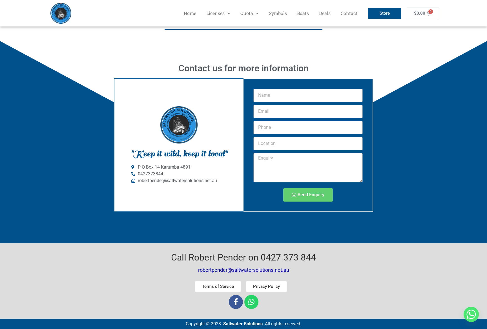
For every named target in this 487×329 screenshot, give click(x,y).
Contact (349, 13)
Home (190, 13)
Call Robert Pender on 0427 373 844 (243, 257)
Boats (303, 13)
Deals (325, 13)
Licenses (215, 13)
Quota (246, 13)
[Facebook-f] (236, 302)
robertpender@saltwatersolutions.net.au (243, 270)
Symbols (278, 13)
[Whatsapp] (251, 302)
